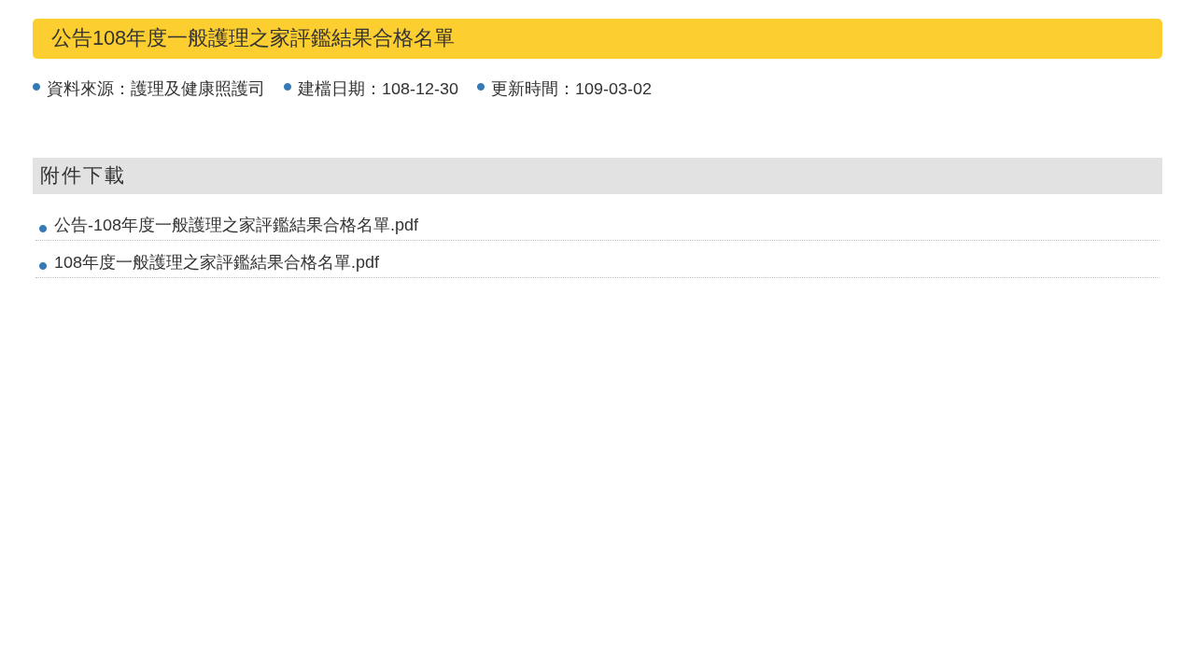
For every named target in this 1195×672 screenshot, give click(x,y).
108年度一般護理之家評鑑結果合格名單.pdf (216, 262)
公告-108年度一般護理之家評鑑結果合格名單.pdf (236, 225)
